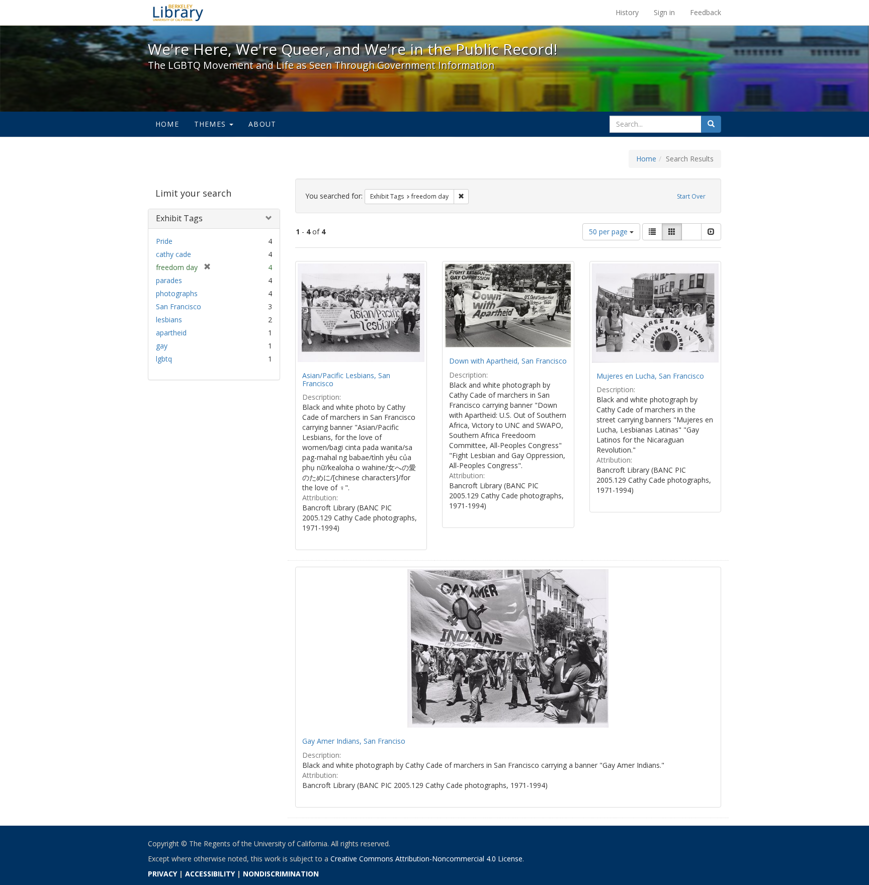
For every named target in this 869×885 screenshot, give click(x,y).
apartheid (171, 332)
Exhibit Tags (179, 218)
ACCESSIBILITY (210, 873)
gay (161, 345)
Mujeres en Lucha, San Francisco (650, 376)
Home (167, 124)
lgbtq (164, 359)
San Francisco (178, 306)
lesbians (169, 319)
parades (169, 280)
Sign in (664, 12)
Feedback (705, 12)
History (627, 12)
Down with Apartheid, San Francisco (508, 361)
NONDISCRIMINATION (281, 873)
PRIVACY (162, 873)
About (262, 124)
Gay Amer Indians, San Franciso (353, 741)
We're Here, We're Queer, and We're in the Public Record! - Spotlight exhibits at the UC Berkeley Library (178, 12)
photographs (177, 293)
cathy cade (173, 254)
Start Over (691, 196)
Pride (164, 241)
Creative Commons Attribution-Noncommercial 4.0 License (426, 858)
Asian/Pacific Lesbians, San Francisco (346, 379)
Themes (211, 124)
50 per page (609, 231)
